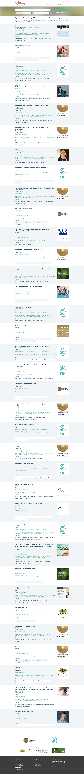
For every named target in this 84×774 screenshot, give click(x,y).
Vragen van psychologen (37, 764)
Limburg (62, 762)
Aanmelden (35, 759)
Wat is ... (34, 767)
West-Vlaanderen (60, 761)
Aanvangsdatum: (18, 31)
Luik (63, 765)
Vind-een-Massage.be (19, 764)
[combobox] (23, 13)
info (68, 4)
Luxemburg (54, 766)
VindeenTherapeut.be (19, 759)
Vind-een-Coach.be (18, 760)
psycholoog (52, 4)
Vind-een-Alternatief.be (19, 765)
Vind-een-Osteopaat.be (19, 763)
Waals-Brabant (59, 765)
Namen (65, 765)
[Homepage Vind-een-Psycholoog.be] (23, 3)
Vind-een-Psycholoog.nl (19, 769)
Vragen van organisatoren (37, 765)
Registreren (64, 1)
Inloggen (35, 760)
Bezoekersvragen (36, 763)
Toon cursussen (60, 10)
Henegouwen (54, 765)
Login (68, 1)
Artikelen (35, 766)
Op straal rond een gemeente (57, 759)
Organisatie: (17, 30)
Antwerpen (58, 762)
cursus (62, 4)
